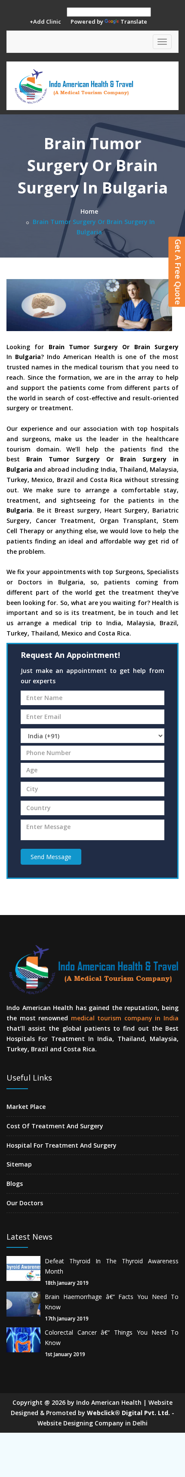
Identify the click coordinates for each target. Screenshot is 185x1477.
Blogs (14, 1183)
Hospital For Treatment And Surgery (61, 1145)
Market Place (26, 1106)
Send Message (51, 857)
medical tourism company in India (125, 1018)
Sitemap (19, 1164)
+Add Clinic (45, 21)
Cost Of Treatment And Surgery (54, 1126)
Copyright (27, 1402)
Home (89, 211)
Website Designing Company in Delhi (92, 1423)
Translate (133, 21)
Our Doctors (24, 1203)
